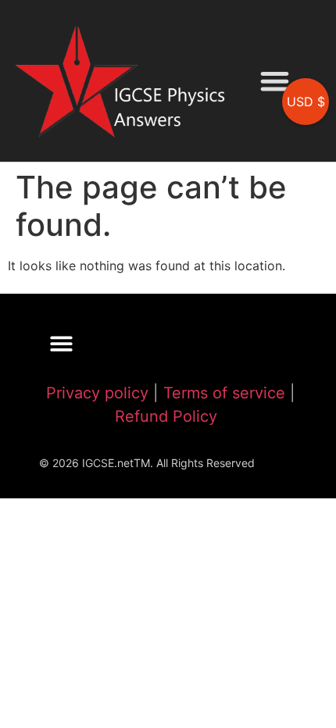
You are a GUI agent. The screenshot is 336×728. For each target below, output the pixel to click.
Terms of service (224, 393)
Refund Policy (166, 416)
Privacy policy (97, 393)
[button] (275, 81)
